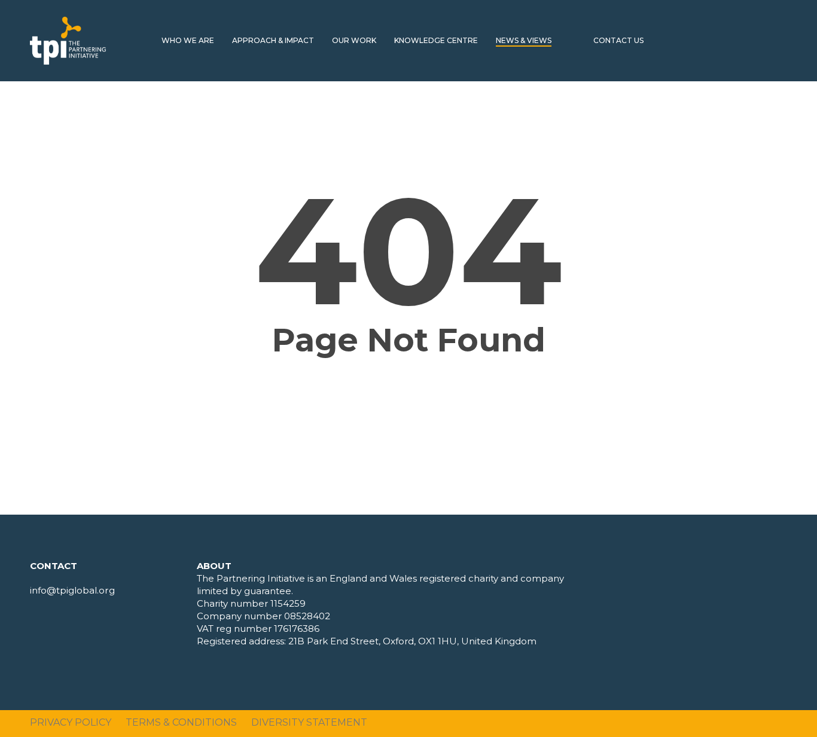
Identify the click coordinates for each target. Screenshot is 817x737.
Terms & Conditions (181, 722)
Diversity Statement (309, 722)
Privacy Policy (70, 722)
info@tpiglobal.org (72, 590)
